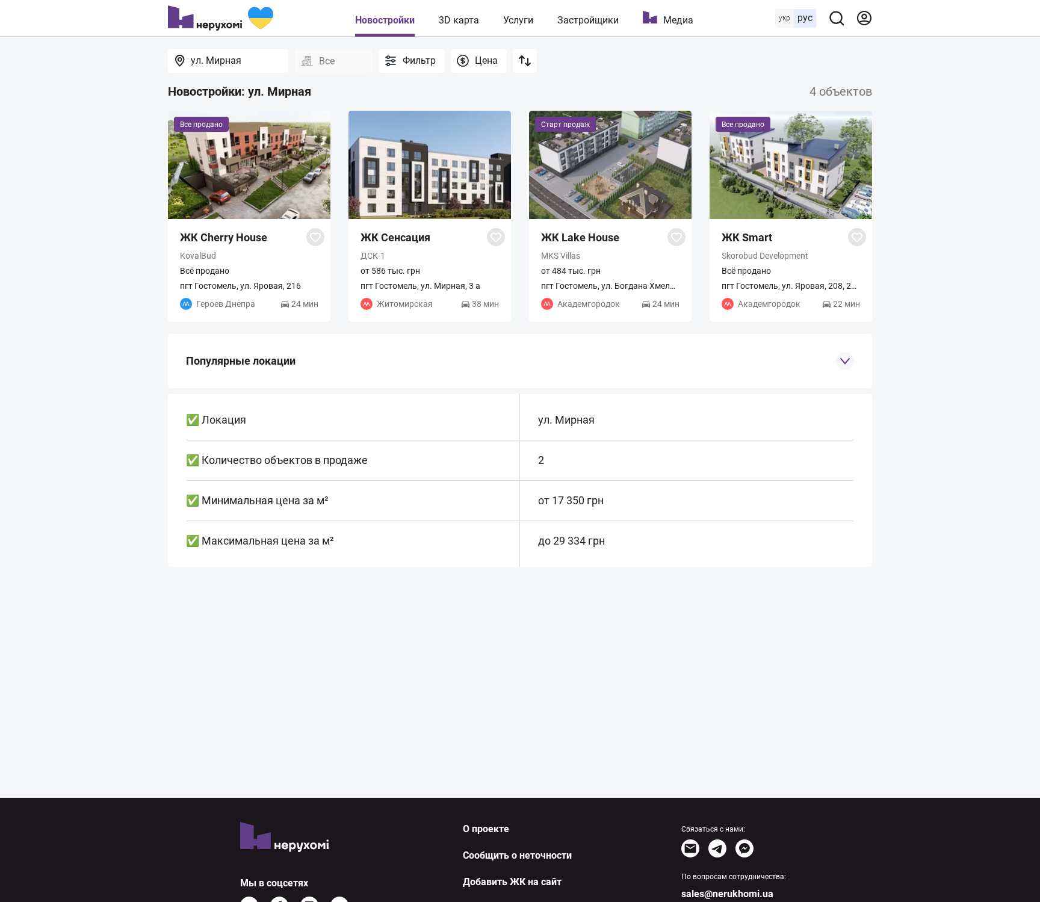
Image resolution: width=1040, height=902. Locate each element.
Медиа (678, 20)
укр (784, 18)
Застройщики (588, 20)
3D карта (459, 20)
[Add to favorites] (315, 237)
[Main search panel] (836, 18)
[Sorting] (525, 61)
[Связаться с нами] (690, 848)
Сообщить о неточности (517, 855)
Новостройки (385, 20)
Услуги (518, 20)
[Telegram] (717, 848)
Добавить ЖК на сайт (512, 882)
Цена (486, 60)
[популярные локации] (845, 361)
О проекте (486, 829)
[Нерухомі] (220, 18)
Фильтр (419, 60)
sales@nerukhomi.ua (727, 894)
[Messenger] (744, 848)
